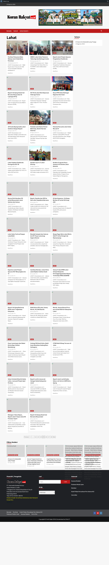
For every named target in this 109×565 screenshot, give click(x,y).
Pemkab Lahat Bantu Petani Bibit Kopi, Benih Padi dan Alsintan (38, 129)
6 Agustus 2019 (56, 96)
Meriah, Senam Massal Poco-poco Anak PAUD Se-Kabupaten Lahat (62, 309)
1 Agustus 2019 (34, 166)
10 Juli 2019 (56, 240)
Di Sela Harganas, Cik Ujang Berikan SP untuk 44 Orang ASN (61, 200)
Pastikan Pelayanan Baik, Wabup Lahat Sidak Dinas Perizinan (15, 59)
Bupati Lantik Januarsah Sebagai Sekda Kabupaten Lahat (38, 381)
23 (38, 437)
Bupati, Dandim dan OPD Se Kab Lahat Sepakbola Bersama (39, 199)
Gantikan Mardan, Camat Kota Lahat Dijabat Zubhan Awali (39, 271)
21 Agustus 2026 (12, 462)
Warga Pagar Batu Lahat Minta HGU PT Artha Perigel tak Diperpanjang (62, 236)
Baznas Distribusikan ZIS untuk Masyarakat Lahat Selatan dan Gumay (15, 200)
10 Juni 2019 (56, 385)
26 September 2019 (35, 61)
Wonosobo (37, 455)
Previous (26, 437)
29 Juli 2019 (11, 204)
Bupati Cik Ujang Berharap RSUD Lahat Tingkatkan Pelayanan (16, 309)
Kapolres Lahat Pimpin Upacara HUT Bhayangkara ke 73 (17, 272)
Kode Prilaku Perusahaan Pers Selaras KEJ (82, 491)
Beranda (9, 31)
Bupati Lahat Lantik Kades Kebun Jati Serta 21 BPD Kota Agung (62, 381)
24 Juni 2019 (56, 277)
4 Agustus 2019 (56, 130)
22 (35, 437)
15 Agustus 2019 (57, 61)
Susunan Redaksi (76, 481)
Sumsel (15, 31)
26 (46, 437)
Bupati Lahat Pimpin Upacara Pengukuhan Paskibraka (62, 58)
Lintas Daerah (24, 31)
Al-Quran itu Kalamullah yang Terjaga (85, 42)
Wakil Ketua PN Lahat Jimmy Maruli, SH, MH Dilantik (39, 308)
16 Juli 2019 (11, 238)
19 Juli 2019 (34, 202)
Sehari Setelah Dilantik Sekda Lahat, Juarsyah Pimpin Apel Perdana (17, 381)
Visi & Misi (74, 495)
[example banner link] (17, 482)
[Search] (101, 30)
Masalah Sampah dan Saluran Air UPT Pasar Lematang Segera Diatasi (39, 236)
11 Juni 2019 (34, 385)
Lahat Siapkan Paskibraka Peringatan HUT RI (16, 163)
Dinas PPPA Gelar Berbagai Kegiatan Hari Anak (61, 94)
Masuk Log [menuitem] (6, 1)
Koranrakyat (60, 519)
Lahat (9, 53)
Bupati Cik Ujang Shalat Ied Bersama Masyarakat (38, 416)
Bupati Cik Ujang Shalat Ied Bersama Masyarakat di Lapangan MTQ (16, 94)
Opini (16, 455)
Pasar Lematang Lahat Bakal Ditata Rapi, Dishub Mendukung (16, 345)
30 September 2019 (12, 63)
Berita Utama (11, 455)
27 (48, 437)
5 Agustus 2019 (11, 130)
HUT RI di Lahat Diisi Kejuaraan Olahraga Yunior (39, 94)
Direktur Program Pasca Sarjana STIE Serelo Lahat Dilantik (61, 164)
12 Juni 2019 (34, 349)
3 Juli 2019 (33, 273)
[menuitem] (1, 1)
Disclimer (73, 488)
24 (40, 437)
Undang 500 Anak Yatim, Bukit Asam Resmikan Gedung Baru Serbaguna (39, 345)
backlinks (9, 502)
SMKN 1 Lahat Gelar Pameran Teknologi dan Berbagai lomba (39, 58)
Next (54, 437)
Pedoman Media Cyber (77, 484)
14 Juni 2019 (34, 311)
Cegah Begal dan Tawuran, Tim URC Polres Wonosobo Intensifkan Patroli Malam (54, 460)
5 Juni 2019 (33, 418)
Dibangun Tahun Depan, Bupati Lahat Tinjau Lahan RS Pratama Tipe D (17, 417)
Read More (10, 73)
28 (51, 437)
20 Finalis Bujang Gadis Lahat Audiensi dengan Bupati (17, 128)
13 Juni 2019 (11, 349)
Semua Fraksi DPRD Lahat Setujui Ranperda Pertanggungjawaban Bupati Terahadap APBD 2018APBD (62, 272)
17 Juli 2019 (56, 204)
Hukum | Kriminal (77, 455)
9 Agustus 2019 (34, 96)
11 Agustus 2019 (12, 98)
